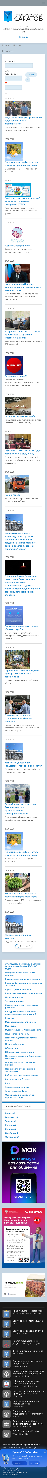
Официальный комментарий (19, 1052)
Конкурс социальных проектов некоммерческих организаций (20, 1012)
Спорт (8, 1083)
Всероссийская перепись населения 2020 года (23, 984)
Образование (12, 1048)
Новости (17, 45)
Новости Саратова (14, 1044)
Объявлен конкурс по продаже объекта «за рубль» (21, 628)
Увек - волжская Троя (16, 1091)
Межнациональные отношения (20, 1022)
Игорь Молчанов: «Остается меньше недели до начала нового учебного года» (23, 287)
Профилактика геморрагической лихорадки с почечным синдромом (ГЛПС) (22, 201)
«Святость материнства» (17, 246)
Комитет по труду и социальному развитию (21, 1006)
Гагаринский (11, 1117)
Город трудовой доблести (18, 989)
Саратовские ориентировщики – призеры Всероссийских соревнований (22, 673)
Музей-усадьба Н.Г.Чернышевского (23, 1030)
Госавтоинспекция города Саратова (23, 993)
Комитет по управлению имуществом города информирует (23, 764)
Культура (9, 1018)
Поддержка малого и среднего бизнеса (21, 1063)
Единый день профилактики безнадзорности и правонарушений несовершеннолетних (20, 809)
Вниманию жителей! (16, 376)
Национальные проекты (17, 1034)
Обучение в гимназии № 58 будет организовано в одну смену (23, 452)
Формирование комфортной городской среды (19, 1096)
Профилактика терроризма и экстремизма (20, 1070)
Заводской (10, 1121)
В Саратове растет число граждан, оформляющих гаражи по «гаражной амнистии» (22, 334)
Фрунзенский (12, 1137)
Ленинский (10, 1129)
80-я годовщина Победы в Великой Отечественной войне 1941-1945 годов (23, 966)
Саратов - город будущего (18, 1079)
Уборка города (12, 495)
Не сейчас (34, 1463)
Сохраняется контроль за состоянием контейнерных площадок (19, 718)
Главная (5, 45)
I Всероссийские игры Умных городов (20, 973)
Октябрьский (11, 1133)
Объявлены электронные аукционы (18, 936)
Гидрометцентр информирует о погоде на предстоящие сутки (21, 163)
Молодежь (10, 1026)
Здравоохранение (14, 1001)
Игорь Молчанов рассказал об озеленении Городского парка (21, 895)
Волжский (10, 1113)
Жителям (23, 37)
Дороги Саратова (14, 997)
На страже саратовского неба (20, 416)
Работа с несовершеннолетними (21, 1075)
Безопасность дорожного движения (23, 979)
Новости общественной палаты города (21, 1039)
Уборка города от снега (17, 1087)
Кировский (10, 1125)
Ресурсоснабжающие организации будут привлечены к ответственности (23, 120)
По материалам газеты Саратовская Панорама (23, 1057)
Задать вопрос (20, 1463)
